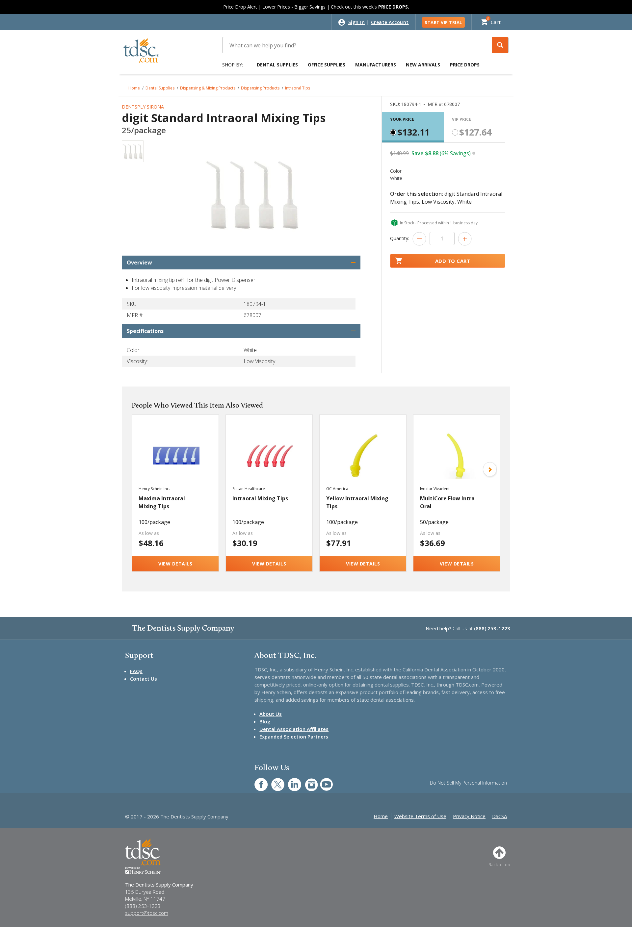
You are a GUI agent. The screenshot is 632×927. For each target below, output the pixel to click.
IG (307, 781)
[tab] (413, 127)
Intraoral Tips (297, 88)
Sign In (356, 22)
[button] (500, 45)
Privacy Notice (469, 816)
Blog (265, 721)
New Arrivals (423, 65)
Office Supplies (326, 65)
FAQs (136, 671)
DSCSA (499, 816)
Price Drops (465, 65)
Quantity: (399, 238)
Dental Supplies (277, 65)
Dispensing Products (260, 88)
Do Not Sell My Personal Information (468, 783)
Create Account (390, 22)
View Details (175, 564)
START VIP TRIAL (443, 22)
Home (134, 88)
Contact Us (143, 678)
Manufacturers (375, 65)
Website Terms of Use (420, 816)
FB (257, 781)
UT (323, 781)
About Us (270, 714)
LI (289, 781)
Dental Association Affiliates (294, 729)
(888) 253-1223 (492, 628)
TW (274, 781)
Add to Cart (452, 261)
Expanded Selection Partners (293, 736)
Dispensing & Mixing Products (207, 88)
